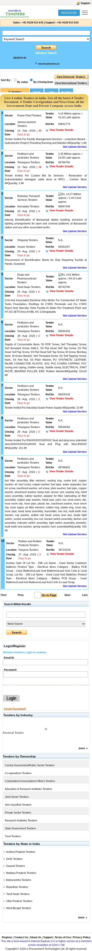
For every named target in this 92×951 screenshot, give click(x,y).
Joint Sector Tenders (17, 796)
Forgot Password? (15, 708)
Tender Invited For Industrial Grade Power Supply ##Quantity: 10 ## (44, 407)
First (3, 595)
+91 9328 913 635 (32, 22)
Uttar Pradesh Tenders (19, 901)
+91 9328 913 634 (68, 22)
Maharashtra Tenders (18, 880)
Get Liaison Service (75, 146)
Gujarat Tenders (15, 865)
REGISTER (69, 12)
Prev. (21, 595)
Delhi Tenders (14, 858)
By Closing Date (43, 82)
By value (22, 82)
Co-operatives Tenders (18, 773)
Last (85, 595)
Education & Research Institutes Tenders (28, 789)
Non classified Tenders (18, 804)
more (82, 748)
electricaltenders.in (48, 63)
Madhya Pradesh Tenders (21, 873)
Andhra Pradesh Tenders (20, 851)
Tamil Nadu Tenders (18, 894)
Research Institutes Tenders (21, 820)
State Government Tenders (20, 828)
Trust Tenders (13, 836)
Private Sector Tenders (18, 812)
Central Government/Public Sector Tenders (30, 765)
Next (67, 595)
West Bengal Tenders (18, 908)
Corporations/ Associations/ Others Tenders (30, 781)
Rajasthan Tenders (17, 887)
